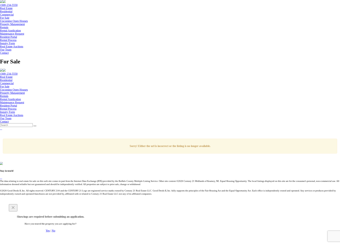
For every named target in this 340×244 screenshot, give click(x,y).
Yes (48, 230)
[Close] (13, 207)
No (53, 230)
